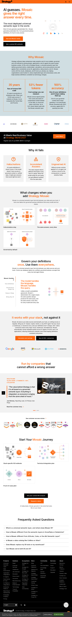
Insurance (15, 578)
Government (16, 576)
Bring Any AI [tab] (10, 297)
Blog (32, 563)
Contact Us (62, 575)
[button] (36, 528)
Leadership (62, 584)
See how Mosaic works (13, 38)
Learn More (59, 136)
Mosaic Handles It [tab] (9, 279)
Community (43, 561)
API (41, 563)
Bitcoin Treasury (61, 568)
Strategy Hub (63, 588)
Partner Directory (42, 572)
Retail (14, 563)
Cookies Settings (48, 614)
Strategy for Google (25, 568)
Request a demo (36, 501)
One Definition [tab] (9, 283)
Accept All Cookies (58, 614)
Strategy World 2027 (34, 578)
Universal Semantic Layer (5, 565)
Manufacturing (16, 580)
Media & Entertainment (16, 583)
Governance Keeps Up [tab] (10, 288)
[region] (36, 614)
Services (53, 561)
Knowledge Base (43, 568)
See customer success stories (35, 418)
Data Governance (6, 569)
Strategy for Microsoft (25, 572)
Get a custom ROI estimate (14, 44)
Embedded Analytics (6, 595)
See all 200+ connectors (46, 338)
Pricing (5, 599)
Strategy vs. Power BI (34, 596)
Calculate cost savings (25, 338)
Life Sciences (16, 571)
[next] (68, 393)
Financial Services (15, 566)
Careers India (63, 573)
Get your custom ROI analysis (36, 495)
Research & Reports (34, 570)
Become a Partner (62, 564)
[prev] (3, 393)
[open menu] (69, 1)
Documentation (44, 565)
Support (52, 567)
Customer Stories (33, 582)
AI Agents (6, 576)
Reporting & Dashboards (6, 591)
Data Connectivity (25, 587)
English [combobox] (6, 605)
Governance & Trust (6, 579)
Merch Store (62, 586)
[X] (21, 604)
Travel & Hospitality (15, 590)
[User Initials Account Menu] (65, 1)
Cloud (51, 565)
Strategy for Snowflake (25, 579)
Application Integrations (6, 573)
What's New (34, 585)
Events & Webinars (33, 566)
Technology (16, 587)
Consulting (53, 563)
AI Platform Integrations (6, 583)
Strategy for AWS (25, 564)
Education (15, 574)
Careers (61, 571)
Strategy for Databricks (25, 575)
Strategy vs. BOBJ (34, 588)
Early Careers (63, 578)
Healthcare (15, 569)
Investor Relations (61, 581)
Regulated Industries (24, 583)
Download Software (43, 576)
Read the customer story (14, 402)
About (61, 561)
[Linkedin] (24, 604)
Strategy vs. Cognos (34, 592)
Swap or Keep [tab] (9, 293)
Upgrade (52, 572)
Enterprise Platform (6, 587)
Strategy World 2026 (34, 574)
